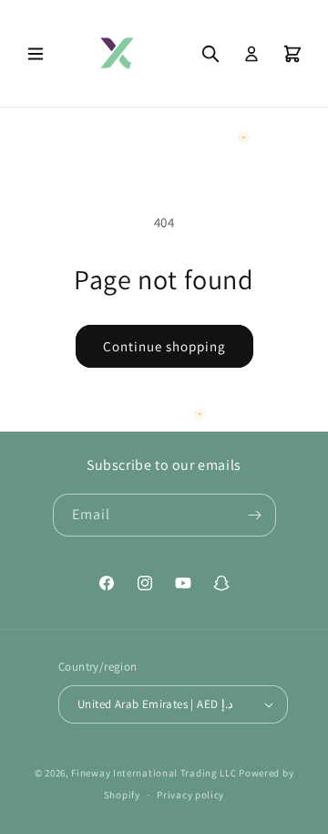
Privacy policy (190, 794)
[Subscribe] (255, 515)
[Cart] (292, 53)
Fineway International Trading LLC (153, 772)
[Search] (210, 53)
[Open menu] (35, 53)
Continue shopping (164, 346)
